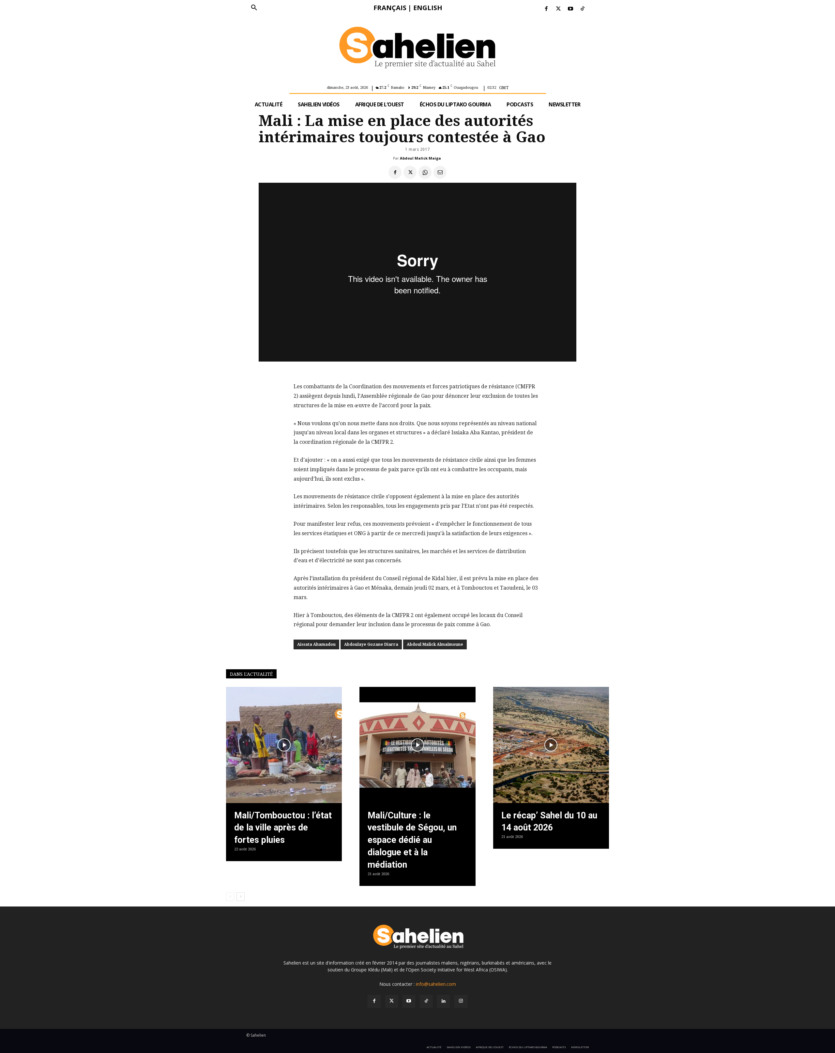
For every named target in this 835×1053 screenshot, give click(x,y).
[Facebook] (546, 9)
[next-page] (240, 896)
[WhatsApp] (425, 172)
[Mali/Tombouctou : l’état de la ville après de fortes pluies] (284, 745)
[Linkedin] (443, 1001)
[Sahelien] (417, 48)
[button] (254, 8)
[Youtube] (570, 9)
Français (389, 7)
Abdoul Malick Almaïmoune (435, 644)
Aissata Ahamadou (316, 644)
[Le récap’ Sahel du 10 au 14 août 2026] (551, 745)
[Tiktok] (582, 9)
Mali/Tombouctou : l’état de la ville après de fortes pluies (283, 827)
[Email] (440, 172)
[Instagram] (460, 1001)
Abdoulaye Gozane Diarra (371, 644)
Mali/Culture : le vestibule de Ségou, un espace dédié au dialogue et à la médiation (412, 840)
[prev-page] (230, 896)
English (427, 7)
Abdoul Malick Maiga (420, 158)
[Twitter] (558, 9)
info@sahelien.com (436, 984)
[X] (410, 172)
